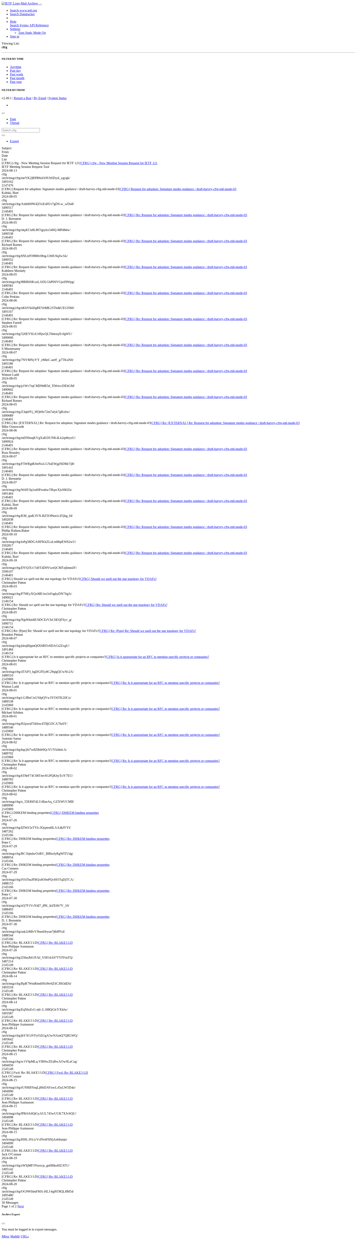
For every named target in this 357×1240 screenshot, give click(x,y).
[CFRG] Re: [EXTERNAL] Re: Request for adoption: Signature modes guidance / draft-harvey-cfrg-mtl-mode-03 (225, 423)
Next (20, 1206)
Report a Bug (22, 98)
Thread (14, 123)
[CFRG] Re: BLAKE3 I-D (55, 942)
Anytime (15, 67)
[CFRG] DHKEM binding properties (74, 812)
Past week (16, 74)
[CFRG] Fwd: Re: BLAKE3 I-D (66, 1072)
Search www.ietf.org (23, 10)
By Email (40, 98)
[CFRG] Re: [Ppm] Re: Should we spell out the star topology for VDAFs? (147, 631)
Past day (15, 70)
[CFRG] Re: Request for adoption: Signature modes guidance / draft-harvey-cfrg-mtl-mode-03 (185, 215)
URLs (25, 1236)
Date (13, 119)
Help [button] (13, 21)
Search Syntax (19, 25)
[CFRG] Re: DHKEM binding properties (82, 838)
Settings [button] (15, 29)
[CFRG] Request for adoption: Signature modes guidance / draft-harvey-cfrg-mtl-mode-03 (177, 189)
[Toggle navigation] (40, 4)
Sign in (14, 36)
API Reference (39, 25)
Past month (17, 78)
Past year (16, 82)
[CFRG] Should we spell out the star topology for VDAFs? (118, 579)
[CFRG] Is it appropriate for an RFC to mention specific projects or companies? (157, 657)
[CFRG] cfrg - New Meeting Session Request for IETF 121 (118, 163)
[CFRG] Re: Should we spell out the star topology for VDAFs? (125, 605)
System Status (57, 98)
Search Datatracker (22, 14)
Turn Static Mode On (32, 32)
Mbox (6, 1236)
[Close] (3, 1223)
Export (14, 141)
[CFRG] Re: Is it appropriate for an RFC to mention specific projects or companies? (165, 683)
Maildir (15, 1236)
